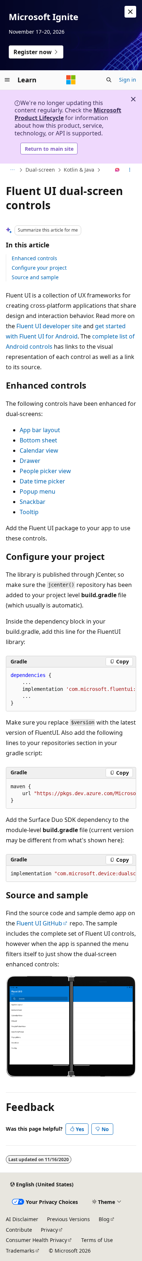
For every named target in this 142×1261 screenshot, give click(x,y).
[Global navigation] (7, 79)
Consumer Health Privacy (36, 1239)
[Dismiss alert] (130, 12)
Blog (104, 1219)
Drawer (30, 461)
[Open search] (109, 79)
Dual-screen (40, 169)
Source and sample (35, 277)
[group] (71, 689)
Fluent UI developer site (49, 326)
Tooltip (29, 512)
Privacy (49, 1229)
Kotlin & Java (79, 169)
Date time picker (42, 481)
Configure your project (39, 267)
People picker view (45, 471)
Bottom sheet (38, 440)
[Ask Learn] (117, 170)
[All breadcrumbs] (12, 170)
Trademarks (20, 1250)
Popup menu (37, 491)
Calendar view (39, 450)
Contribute (19, 1229)
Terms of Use (97, 1239)
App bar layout (40, 430)
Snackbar (33, 502)
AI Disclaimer (22, 1219)
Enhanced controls (34, 258)
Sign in (127, 79)
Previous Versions (68, 1219)
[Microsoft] (71, 80)
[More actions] (129, 170)
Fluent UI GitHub (39, 923)
